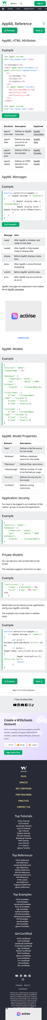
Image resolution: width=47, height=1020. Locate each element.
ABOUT (27, 985)
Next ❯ (39, 30)
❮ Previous (9, 30)
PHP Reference (22, 877)
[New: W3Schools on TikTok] (33, 705)
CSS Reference (22, 862)
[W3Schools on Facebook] (26, 705)
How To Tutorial (23, 828)
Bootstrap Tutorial (23, 838)
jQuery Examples (22, 926)
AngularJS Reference (22, 884)
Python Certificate (23, 950)
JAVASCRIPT (29, 9)
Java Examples (22, 921)
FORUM (19, 985)
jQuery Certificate (23, 955)
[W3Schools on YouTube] (15, 705)
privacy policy (29, 1007)
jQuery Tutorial (23, 848)
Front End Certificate (23, 946)
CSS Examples (22, 902)
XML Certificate (23, 965)
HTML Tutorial (23, 821)
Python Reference (22, 870)
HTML (10, 9)
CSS (18, 9)
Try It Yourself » (10, 115)
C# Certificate (23, 963)
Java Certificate (23, 958)
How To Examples (22, 906)
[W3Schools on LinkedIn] (18, 705)
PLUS (23, 776)
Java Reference (22, 882)
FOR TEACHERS (23, 794)
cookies (18, 1007)
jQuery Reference (22, 887)
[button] (21, 3)
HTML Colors (22, 879)
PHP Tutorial (23, 840)
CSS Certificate (23, 941)
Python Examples (22, 911)
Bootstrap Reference (22, 875)
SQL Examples (22, 909)
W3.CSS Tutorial (23, 835)
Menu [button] (13, 3)
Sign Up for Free (13, 752)
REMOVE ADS (23, 338)
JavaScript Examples (22, 904)
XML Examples (22, 924)
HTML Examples (22, 899)
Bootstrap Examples (22, 916)
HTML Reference (22, 860)
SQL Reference (22, 867)
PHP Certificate (23, 953)
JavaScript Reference (22, 865)
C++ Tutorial (23, 845)
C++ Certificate (24, 960)
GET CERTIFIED (23, 788)
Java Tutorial (23, 843)
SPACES (24, 782)
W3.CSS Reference (22, 872)
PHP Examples (22, 919)
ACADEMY (23, 989)
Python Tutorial (23, 833)
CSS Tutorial (23, 823)
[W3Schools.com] (24, 770)
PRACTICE (23, 800)
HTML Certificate (23, 938)
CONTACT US (23, 806)
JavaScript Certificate (23, 943)
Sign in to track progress (23, 690)
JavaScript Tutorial (23, 826)
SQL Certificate (23, 948)
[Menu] (3, 9)
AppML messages (16, 289)
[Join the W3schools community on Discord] (22, 705)
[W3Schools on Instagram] (29, 705)
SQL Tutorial (23, 831)
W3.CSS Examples (22, 914)
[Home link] (4, 3)
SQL (40, 9)
